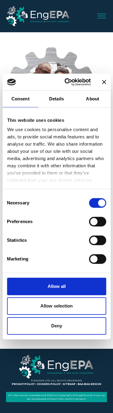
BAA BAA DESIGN (89, 384)
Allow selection (56, 305)
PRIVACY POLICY (23, 384)
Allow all (57, 286)
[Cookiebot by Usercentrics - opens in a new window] (67, 82)
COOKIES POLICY (49, 384)
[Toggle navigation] (102, 16)
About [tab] (92, 98)
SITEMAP (69, 384)
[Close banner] (104, 82)
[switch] (97, 221)
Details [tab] (56, 98)
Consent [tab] (20, 98)
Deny (56, 325)
